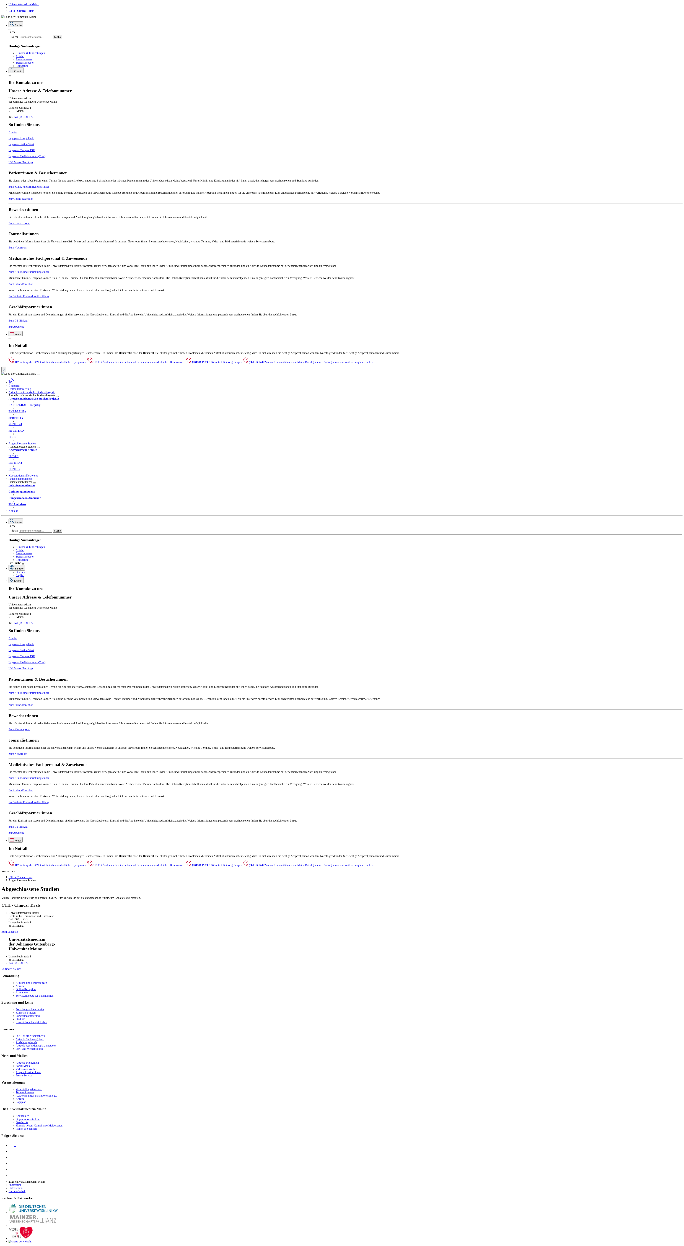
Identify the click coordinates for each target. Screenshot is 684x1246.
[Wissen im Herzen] (21, 1238)
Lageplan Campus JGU (22, 150)
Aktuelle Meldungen (27, 1062)
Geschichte (22, 1122)
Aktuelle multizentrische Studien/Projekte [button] (32, 392)
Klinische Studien (26, 1012)
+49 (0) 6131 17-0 (24, 116)
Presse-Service (24, 1075)
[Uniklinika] (33, 1212)
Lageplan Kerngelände (21, 138)
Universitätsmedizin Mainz (24, 4)
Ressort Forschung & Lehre (31, 1022)
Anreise (13, 132)
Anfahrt (20, 56)
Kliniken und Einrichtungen (31, 982)
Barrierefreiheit (17, 1191)
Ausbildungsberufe (26, 1042)
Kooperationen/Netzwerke (23, 475)
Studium (20, 1018)
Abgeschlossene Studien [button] (22, 443)
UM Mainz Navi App (21, 162)
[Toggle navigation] (38, 374)
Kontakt (13, 510)
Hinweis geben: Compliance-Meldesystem (39, 1125)
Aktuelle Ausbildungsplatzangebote (36, 1045)
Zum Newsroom (18, 247)
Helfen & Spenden (26, 1128)
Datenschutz (15, 1188)
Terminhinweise (25, 1092)
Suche (12, 31)
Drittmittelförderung (20, 388)
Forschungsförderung (28, 1015)
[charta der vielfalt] (20, 1241)
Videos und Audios (26, 1069)
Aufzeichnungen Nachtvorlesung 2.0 (36, 1095)
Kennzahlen (22, 1115)
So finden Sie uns (11, 968)
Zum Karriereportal (19, 223)
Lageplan (21, 1101)
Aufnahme (22, 992)
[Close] (10, 29)
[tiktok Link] (11, 1175)
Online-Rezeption (26, 989)
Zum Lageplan (9, 931)
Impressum (15, 1184)
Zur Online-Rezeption (21, 198)
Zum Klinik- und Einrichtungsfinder (29, 186)
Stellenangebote (24, 62)
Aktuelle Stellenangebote (30, 1039)
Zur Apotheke (16, 326)
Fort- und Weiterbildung (29, 1048)
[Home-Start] (11, 382)
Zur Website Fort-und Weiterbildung (29, 296)
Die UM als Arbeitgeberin (30, 1035)
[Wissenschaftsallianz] (33, 1224)
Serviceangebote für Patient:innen (34, 995)
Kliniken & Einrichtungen (30, 53)
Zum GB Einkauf (18, 320)
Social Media (23, 1065)
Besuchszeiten (24, 59)
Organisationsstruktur (28, 1119)
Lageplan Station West (21, 144)
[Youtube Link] (12, 1157)
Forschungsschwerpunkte (30, 1009)
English (20, 575)
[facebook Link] (11, 1169)
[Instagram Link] (11, 1163)
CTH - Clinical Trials (21, 10)
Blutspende (22, 65)
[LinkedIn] (11, 1151)
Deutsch (20, 572)
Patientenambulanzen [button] (20, 478)
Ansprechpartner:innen (28, 1072)
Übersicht (14, 385)
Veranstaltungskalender (29, 1089)
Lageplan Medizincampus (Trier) (27, 156)
